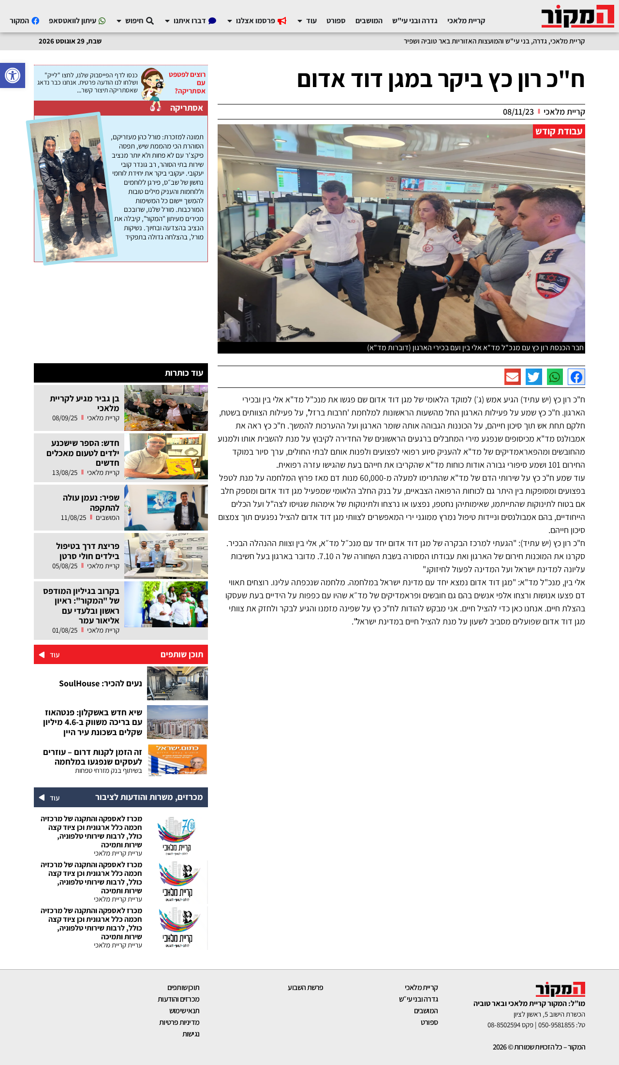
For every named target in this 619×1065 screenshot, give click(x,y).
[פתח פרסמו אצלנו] (230, 21)
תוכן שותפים (183, 987)
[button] (12, 75)
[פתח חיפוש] (119, 21)
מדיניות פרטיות (179, 1022)
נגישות (190, 1034)
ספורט (429, 1022)
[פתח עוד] (300, 21)
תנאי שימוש (184, 1011)
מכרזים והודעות (178, 999)
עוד (54, 654)
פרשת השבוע (305, 987)
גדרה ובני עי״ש (418, 999)
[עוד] (42, 654)
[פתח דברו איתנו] (167, 21)
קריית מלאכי (421, 987)
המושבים (426, 1011)
